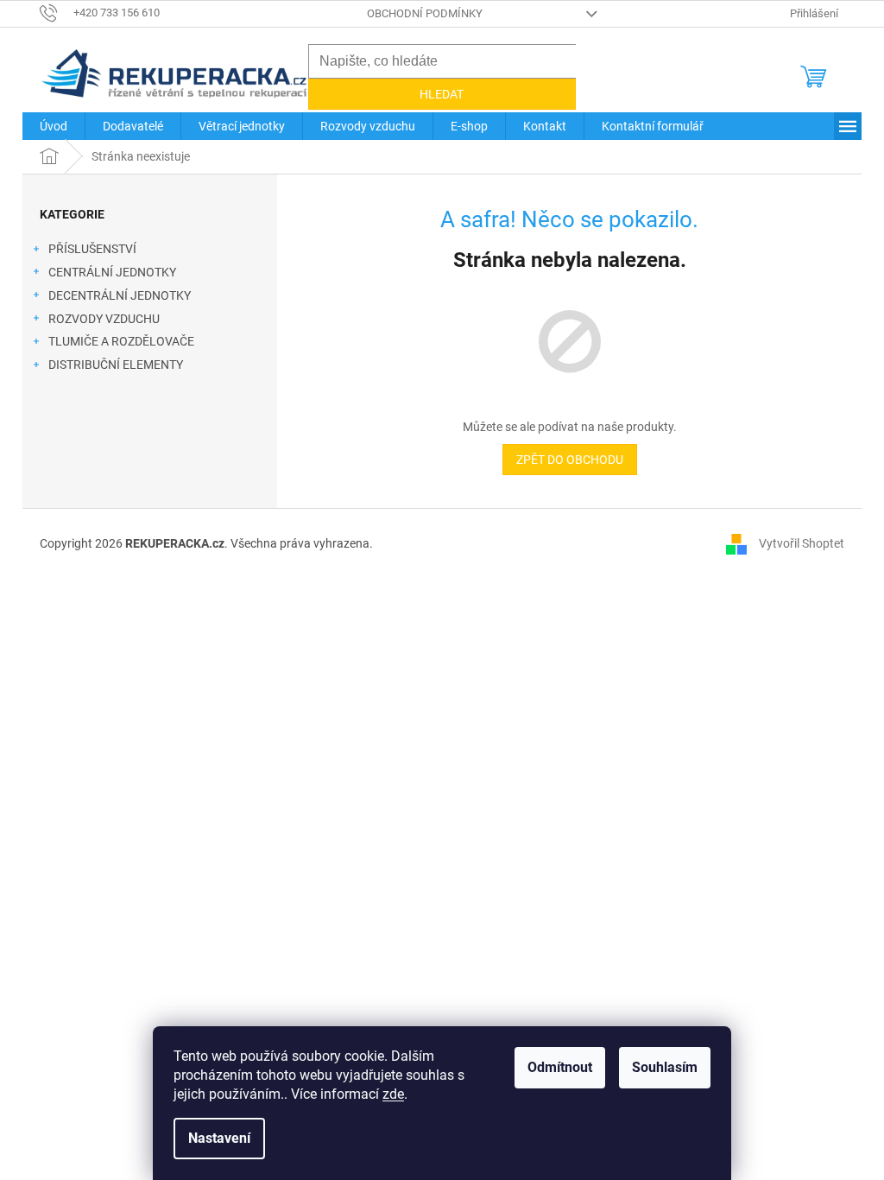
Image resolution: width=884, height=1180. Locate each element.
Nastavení (219, 1138)
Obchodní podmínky (425, 13)
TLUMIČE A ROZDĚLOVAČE (121, 341)
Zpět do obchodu (569, 459)
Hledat (442, 94)
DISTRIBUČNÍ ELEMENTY (115, 364)
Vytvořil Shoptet (801, 542)
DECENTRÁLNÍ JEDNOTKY (119, 295)
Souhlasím (665, 1067)
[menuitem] (53, 126)
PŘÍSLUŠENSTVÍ (92, 249)
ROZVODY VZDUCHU (104, 319)
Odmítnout (559, 1067)
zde (393, 1094)
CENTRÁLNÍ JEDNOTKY (112, 272)
